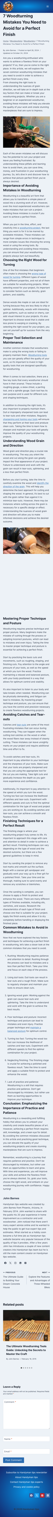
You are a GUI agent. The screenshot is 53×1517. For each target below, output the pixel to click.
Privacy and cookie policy (26, 1487)
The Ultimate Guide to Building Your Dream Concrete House (13, 1280)
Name (8, 1439)
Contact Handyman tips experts (26, 1482)
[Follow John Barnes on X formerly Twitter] (10, 1263)
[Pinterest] (42, 1495)
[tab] (21, 1368)
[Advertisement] (26, 585)
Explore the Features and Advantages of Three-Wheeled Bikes (39, 1280)
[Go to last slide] (7, 1338)
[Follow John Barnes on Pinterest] (25, 1263)
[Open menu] (47, 6)
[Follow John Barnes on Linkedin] (20, 1263)
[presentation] (26, 1325)
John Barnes (14, 1359)
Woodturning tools (37, 355)
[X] (37, 1495)
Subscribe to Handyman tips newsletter (26, 1472)
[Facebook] (31, 1495)
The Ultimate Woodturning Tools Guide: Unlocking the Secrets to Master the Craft (26, 1350)
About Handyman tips (26, 1477)
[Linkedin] (48, 1495)
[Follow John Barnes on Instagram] (15, 1263)
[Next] (46, 1338)
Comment (10, 1402)
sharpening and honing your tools (20, 419)
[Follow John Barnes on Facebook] (5, 1263)
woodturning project (30, 228)
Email (8, 1451)
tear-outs (21, 724)
